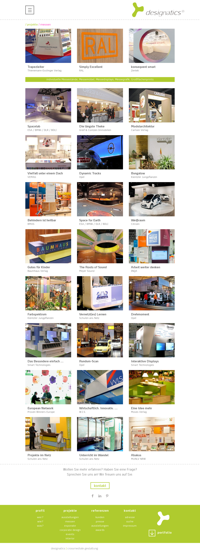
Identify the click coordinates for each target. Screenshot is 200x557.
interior (70, 538)
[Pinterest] (107, 496)
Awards (100, 529)
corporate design (70, 529)
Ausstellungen (100, 525)
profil (40, 510)
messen (70, 521)
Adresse (130, 517)
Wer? (40, 517)
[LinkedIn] (100, 496)
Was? (40, 525)
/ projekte (31, 24)
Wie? (40, 521)
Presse (100, 521)
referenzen (100, 510)
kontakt (130, 510)
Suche (130, 521)
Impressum (130, 525)
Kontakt (100, 485)
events (70, 534)
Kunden (100, 517)
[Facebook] (92, 496)
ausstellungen (70, 517)
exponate (70, 525)
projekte (70, 510)
